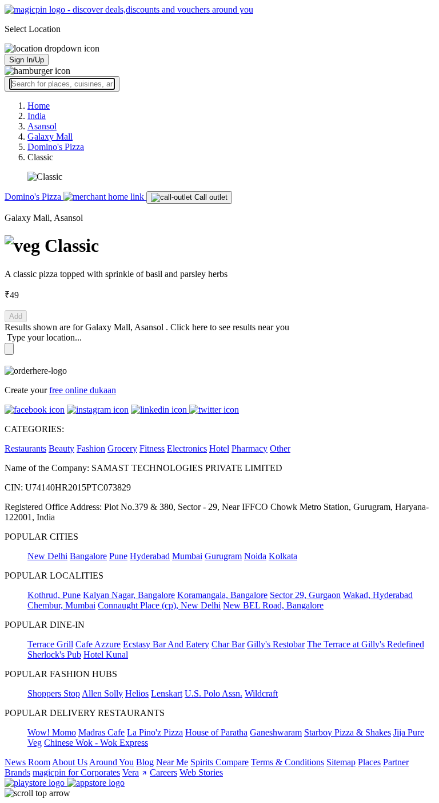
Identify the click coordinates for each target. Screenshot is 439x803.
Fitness (152, 448)
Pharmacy (250, 448)
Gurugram (223, 556)
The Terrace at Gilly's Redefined (365, 644)
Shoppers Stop (53, 693)
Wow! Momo (51, 732)
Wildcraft (261, 693)
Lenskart (166, 693)
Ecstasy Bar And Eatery (166, 644)
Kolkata (283, 556)
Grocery (122, 448)
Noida (255, 556)
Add (15, 316)
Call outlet (210, 197)
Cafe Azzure (98, 644)
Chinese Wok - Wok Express (96, 742)
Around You (111, 762)
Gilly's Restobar (276, 644)
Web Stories (201, 772)
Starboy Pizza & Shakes (347, 732)
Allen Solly (102, 693)
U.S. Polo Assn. (213, 693)
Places (369, 762)
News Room (27, 762)
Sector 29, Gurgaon (305, 595)
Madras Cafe (101, 732)
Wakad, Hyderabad (378, 595)
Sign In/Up (26, 60)
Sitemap (341, 762)
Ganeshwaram (276, 732)
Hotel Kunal (105, 654)
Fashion (91, 448)
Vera (130, 772)
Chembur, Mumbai (61, 605)
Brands (17, 772)
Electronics (187, 448)
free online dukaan (82, 390)
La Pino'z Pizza (155, 732)
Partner (396, 762)
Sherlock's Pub (54, 654)
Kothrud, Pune (54, 595)
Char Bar (228, 644)
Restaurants (25, 448)
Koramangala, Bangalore (222, 595)
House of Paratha (216, 732)
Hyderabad (150, 556)
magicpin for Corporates (76, 772)
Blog (145, 762)
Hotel (219, 448)
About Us (69, 762)
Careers (163, 772)
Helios (137, 693)
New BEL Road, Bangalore (273, 605)
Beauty (61, 448)
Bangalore (88, 556)
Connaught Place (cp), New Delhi (159, 605)
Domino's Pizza (34, 196)
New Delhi (47, 556)
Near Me (172, 762)
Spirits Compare (219, 762)
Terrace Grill (50, 644)
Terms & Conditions (287, 762)
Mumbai (187, 556)
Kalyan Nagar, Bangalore (129, 595)
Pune (118, 556)
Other (280, 448)
